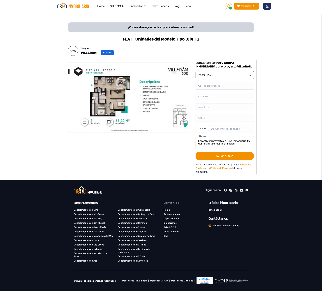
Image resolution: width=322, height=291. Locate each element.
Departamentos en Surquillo (132, 231)
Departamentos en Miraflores (89, 214)
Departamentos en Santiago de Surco (137, 214)
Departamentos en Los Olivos (89, 244)
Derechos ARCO (159, 280)
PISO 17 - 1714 (204, 75)
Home (101, 6)
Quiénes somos (172, 214)
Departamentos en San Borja (88, 218)
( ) (248, 6)
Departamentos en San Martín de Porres (91, 255)
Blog (177, 6)
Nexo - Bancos (171, 231)
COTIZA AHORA (224, 155)
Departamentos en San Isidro (89, 231)
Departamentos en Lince (86, 240)
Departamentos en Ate (85, 260)
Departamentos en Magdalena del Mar (93, 236)
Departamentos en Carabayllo (133, 240)
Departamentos (171, 218)
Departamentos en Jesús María (90, 227)
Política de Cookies (182, 280)
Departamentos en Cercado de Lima (136, 236)
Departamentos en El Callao (132, 256)
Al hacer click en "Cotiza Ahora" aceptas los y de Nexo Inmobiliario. (223, 168)
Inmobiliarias (138, 6)
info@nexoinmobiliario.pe (226, 225)
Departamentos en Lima (86, 209)
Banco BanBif (215, 209)
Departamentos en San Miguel (89, 223)
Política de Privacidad (134, 280)
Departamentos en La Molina (88, 249)
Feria (188, 6)
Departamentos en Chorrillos (133, 218)
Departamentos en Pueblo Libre (134, 209)
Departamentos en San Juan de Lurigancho (134, 250)
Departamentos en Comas (131, 227)
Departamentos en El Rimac (132, 244)
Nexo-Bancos (160, 6)
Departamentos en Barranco (132, 223)
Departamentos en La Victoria (133, 260)
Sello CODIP (117, 6)
